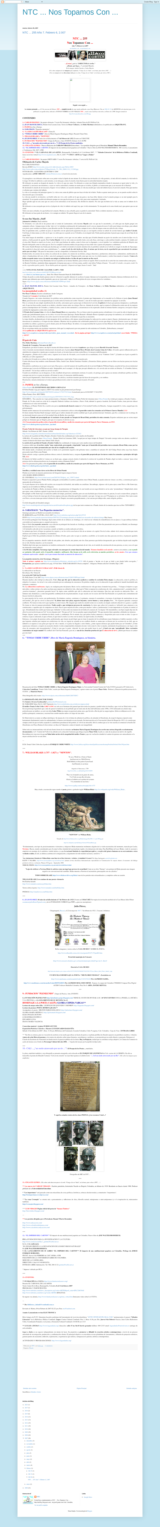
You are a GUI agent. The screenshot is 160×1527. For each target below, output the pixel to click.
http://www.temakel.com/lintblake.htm (51, 888)
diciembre (29, 1441)
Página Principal (81, 1388)
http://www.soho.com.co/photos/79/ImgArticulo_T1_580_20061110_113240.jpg (50, 169)
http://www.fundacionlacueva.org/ (56, 1281)
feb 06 (30, 1477)
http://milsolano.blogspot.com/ (71, 1010)
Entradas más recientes (29, 1388)
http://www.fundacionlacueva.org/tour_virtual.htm (55, 1297)
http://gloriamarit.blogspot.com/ (55, 1012)
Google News (88, 1497)
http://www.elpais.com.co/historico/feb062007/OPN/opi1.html (48, 281)
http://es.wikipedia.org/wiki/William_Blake (110, 789)
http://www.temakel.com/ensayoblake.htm (36, 884)
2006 (26, 1488)
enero (28, 1484)
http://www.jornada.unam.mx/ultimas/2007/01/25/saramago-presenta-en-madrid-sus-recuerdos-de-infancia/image (65, 517)
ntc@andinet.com (69, 1308)
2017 (26, 1408)
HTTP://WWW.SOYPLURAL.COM (100, 1317)
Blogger (89, 1511)
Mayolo (31, 1348)
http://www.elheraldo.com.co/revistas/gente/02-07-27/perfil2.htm (80, 953)
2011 (26, 1426)
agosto (28, 1450)
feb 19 (30, 1474)
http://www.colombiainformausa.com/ (35, 1225)
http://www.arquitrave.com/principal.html (106, 333)
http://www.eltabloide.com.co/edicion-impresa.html (71, 704)
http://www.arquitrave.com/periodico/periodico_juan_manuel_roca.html (48, 333)
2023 (26, 1405)
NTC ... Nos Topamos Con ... (70, 12)
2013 (26, 1420)
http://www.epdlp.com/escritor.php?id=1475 (80, 785)
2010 (26, 1429)
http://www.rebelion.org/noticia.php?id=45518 (70, 515)
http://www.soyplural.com (47, 155)
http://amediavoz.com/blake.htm (41, 892)
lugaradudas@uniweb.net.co (119, 1326)
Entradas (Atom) (36, 1392)
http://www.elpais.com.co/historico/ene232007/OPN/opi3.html (62, 577)
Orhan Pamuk (27, 387)
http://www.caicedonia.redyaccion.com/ (36, 1227)
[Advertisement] (80, 1368)
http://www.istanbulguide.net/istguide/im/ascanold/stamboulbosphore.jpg (47, 505)
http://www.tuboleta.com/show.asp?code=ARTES (39, 1293)
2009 (26, 1432)
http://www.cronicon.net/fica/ (32, 1241)
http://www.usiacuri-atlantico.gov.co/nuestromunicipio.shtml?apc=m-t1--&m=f (80, 961)
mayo (28, 1459)
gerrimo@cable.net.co (51, 1241)
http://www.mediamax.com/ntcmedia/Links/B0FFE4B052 (44, 983)
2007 (26, 1438)
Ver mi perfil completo (41, 1505)
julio (28, 1453)
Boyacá (62, 910)
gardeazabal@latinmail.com (56, 702)
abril (28, 1462)
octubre (28, 1447)
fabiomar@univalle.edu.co (47, 343)
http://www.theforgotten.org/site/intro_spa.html (39, 424)
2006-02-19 (107, 109)
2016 (26, 1411)
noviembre (29, 1444)
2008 (26, 1435)
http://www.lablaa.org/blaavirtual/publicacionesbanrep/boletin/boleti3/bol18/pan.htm (99, 744)
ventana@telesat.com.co (54, 174)
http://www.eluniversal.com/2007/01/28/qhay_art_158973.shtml (57, 477)
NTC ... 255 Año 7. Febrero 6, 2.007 (44, 32)
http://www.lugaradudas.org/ (49, 1326)
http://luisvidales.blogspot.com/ (33, 1211)
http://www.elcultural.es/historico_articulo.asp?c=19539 (63, 561)
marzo (28, 1465)
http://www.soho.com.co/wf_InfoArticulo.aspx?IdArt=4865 (53, 167)
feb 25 (30, 1471)
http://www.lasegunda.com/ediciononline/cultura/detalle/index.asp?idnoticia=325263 (51, 433)
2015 (26, 1414)
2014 (26, 1417)
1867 (79, 910)
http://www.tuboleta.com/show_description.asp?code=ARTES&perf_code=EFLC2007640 (53, 1290)
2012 (26, 1423)
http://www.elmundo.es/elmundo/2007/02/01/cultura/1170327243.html (47, 392)
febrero (28, 1468)
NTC (38, 1497)
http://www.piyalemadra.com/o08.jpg (80, 114)
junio (28, 1456)
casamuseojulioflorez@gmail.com (33, 902)
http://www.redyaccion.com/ (32, 1223)
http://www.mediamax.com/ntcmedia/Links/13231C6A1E (71, 979)
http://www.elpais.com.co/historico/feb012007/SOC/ (60, 695)
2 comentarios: (49, 1346)
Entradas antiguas (131, 1388)
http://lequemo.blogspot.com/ (84, 1005)
